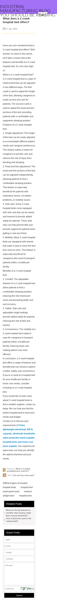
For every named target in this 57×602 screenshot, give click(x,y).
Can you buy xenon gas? (21, 475)
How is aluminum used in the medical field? (18, 519)
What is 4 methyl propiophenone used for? (18, 470)
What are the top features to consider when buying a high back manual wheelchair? (18, 513)
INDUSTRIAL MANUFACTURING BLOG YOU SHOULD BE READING (27, 10)
